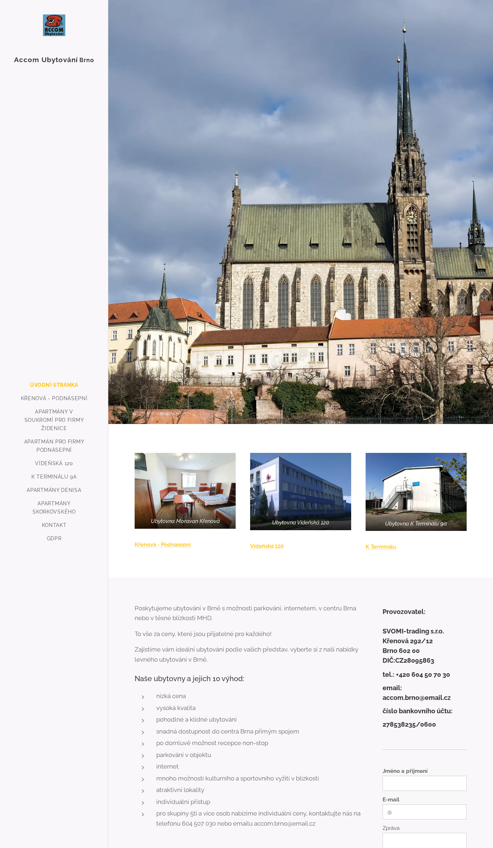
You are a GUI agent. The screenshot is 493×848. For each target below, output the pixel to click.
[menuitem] (54, 385)
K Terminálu (381, 547)
